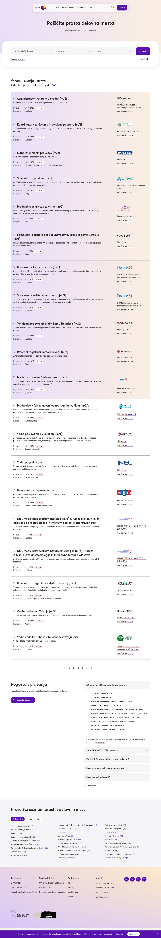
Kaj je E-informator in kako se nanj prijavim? (107, 759)
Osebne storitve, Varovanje (68, 843)
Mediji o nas (73, 892)
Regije (29, 819)
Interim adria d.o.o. (125, 216)
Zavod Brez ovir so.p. (126, 617)
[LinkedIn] (126, 879)
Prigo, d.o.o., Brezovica (126, 500)
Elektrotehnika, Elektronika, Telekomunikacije (27, 848)
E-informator (16, 883)
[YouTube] (144, 879)
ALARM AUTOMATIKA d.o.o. (128, 131)
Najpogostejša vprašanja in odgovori (80, 30)
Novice (70, 897)
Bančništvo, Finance (65, 858)
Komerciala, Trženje (18, 855)
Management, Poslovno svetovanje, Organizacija (75, 825)
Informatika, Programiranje (115, 829)
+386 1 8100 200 (103, 892)
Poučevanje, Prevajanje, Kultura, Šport (119, 854)
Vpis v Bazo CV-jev (18, 887)
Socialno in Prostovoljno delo (115, 858)
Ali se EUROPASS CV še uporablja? (103, 750)
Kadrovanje (109, 840)
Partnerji (71, 887)
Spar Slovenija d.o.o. (125, 590)
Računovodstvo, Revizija (67, 854)
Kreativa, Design (111, 850)
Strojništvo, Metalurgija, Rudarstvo (23, 841)
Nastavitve (120, 934)
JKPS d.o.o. (122, 441)
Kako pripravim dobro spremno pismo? (105, 768)
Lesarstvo (108, 832)
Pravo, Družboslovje (112, 836)
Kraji (38, 819)
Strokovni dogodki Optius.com (51, 883)
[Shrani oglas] (14, 98)
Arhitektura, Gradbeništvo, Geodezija (71, 847)
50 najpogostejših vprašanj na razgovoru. (106, 685)
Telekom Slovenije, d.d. (126, 414)
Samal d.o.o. (122, 242)
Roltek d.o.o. (122, 159)
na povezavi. (100, 742)
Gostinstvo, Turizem (65, 829)
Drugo (60, 832)
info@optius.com (103, 897)
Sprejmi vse (133, 934)
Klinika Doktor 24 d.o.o (126, 388)
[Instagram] (138, 879)
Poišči (144, 51)
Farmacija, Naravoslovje (114, 825)
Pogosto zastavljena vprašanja (24, 892)
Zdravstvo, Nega (64, 836)
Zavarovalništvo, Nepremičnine (116, 843)
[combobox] (73, 50)
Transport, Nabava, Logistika (21, 837)
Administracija (16, 852)
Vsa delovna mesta (125, 112)
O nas (70, 883)
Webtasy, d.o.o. (123, 329)
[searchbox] (113, 51)
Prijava (122, 7)
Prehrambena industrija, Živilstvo (23, 844)
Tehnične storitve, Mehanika (21, 830)
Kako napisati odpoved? (98, 777)
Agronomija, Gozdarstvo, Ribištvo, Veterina (120, 847)
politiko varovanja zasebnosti (99, 934)
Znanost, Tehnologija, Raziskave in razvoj (73, 850)
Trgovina (14, 833)
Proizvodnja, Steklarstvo (20, 826)
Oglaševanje (44, 887)
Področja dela (18, 819)
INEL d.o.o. (121, 470)
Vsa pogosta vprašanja (23, 700)
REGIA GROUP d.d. (124, 358)
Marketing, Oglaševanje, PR (68, 840)
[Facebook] (132, 879)
